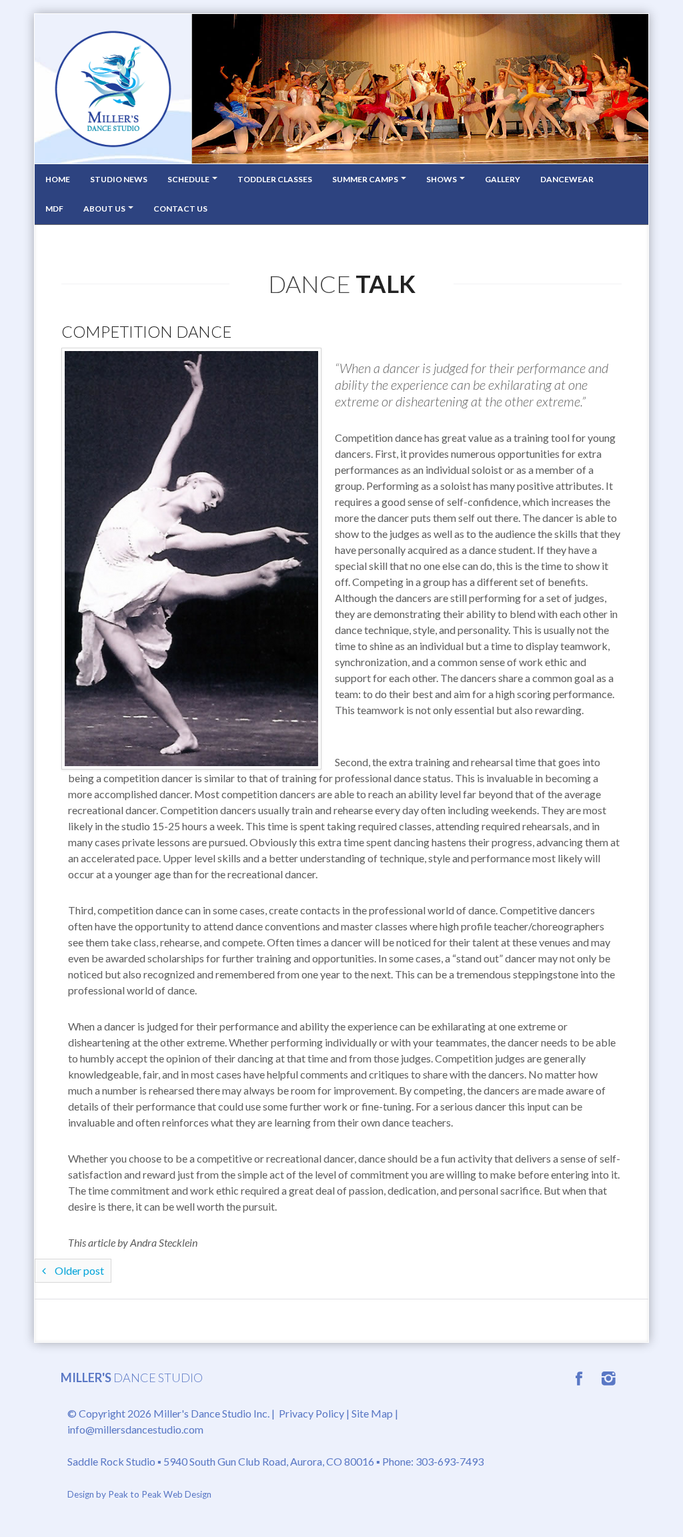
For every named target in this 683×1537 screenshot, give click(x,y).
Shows (442, 179)
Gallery (502, 179)
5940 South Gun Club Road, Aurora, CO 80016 (268, 1461)
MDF (54, 209)
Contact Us (180, 209)
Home (57, 179)
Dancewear (567, 179)
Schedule (189, 179)
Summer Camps (366, 179)
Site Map (372, 1413)
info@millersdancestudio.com (135, 1429)
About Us (105, 209)
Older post (78, 1270)
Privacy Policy (311, 1413)
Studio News (118, 179)
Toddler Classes (274, 179)
